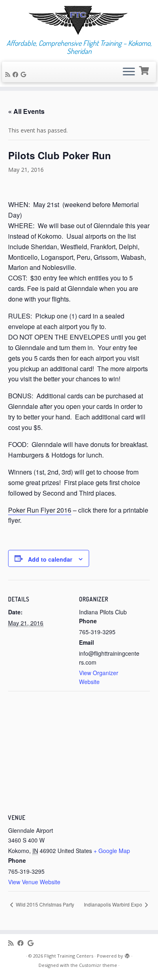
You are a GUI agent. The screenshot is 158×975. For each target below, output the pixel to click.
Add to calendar (50, 559)
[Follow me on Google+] (24, 74)
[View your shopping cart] (145, 69)
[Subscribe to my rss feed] (9, 74)
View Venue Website (34, 882)
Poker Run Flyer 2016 (39, 510)
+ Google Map (112, 851)
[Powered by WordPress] (127, 954)
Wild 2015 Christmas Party (44, 904)
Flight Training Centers (68, 956)
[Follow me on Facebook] (17, 74)
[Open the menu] (129, 72)
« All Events (26, 111)
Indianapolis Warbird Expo (113, 904)
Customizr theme (98, 965)
